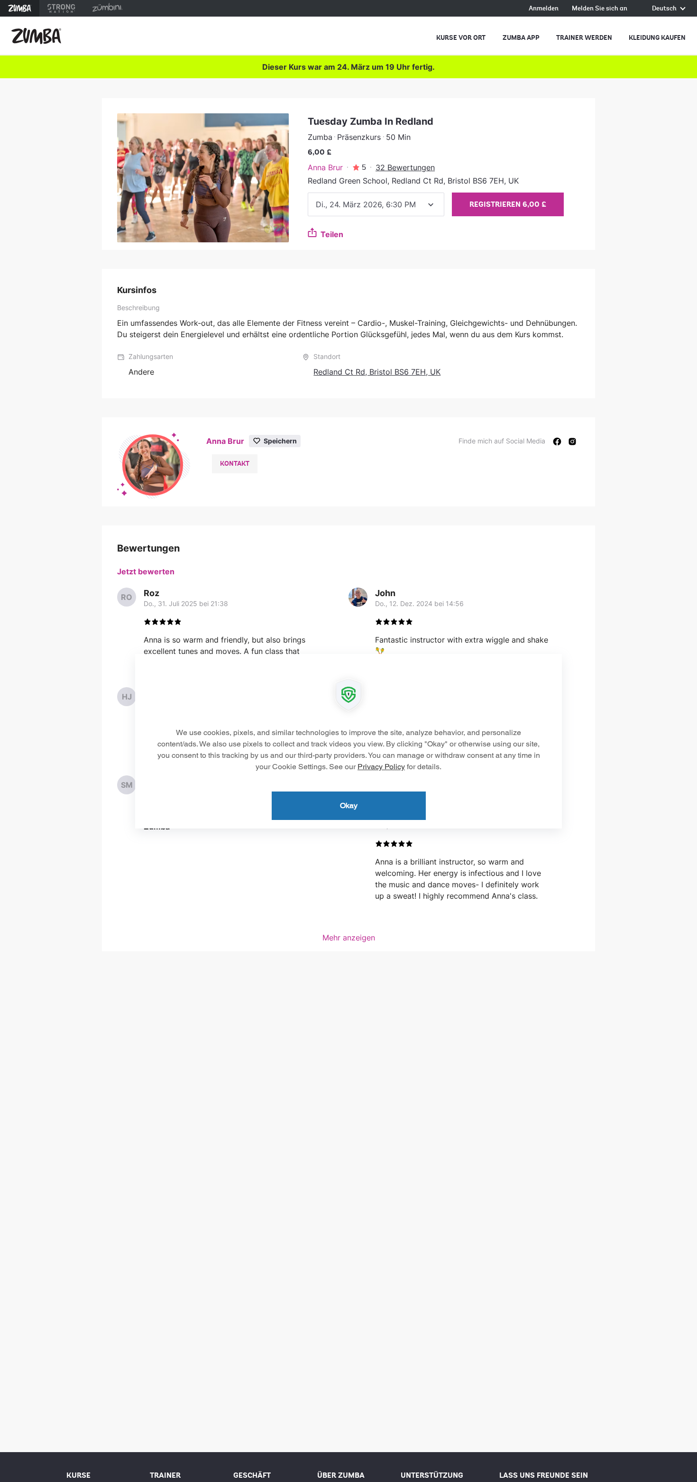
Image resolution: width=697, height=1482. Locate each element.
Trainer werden (584, 38)
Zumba (19, 8)
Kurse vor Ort (461, 38)
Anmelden (544, 9)
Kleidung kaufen (657, 38)
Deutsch (665, 9)
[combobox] (376, 204)
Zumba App (521, 38)
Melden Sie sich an (599, 9)
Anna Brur (325, 167)
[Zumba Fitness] (36, 36)
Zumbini (107, 8)
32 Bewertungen (405, 167)
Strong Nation (61, 8)
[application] (348, 741)
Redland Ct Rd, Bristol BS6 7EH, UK (376, 372)
